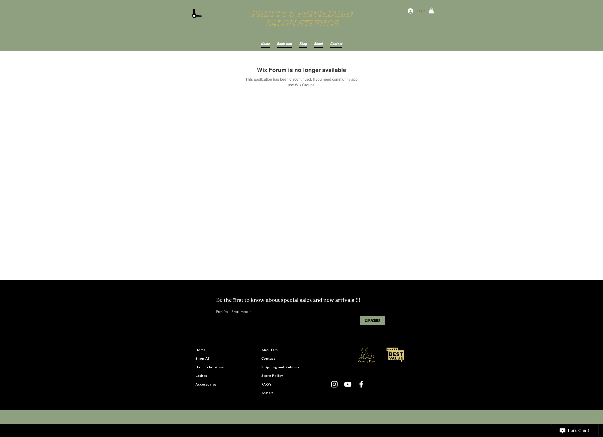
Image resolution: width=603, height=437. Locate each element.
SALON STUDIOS (301, 23)
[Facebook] (361, 384)
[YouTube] (347, 384)
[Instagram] (334, 384)
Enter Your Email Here (232, 312)
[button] (431, 10)
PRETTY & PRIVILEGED (301, 14)
